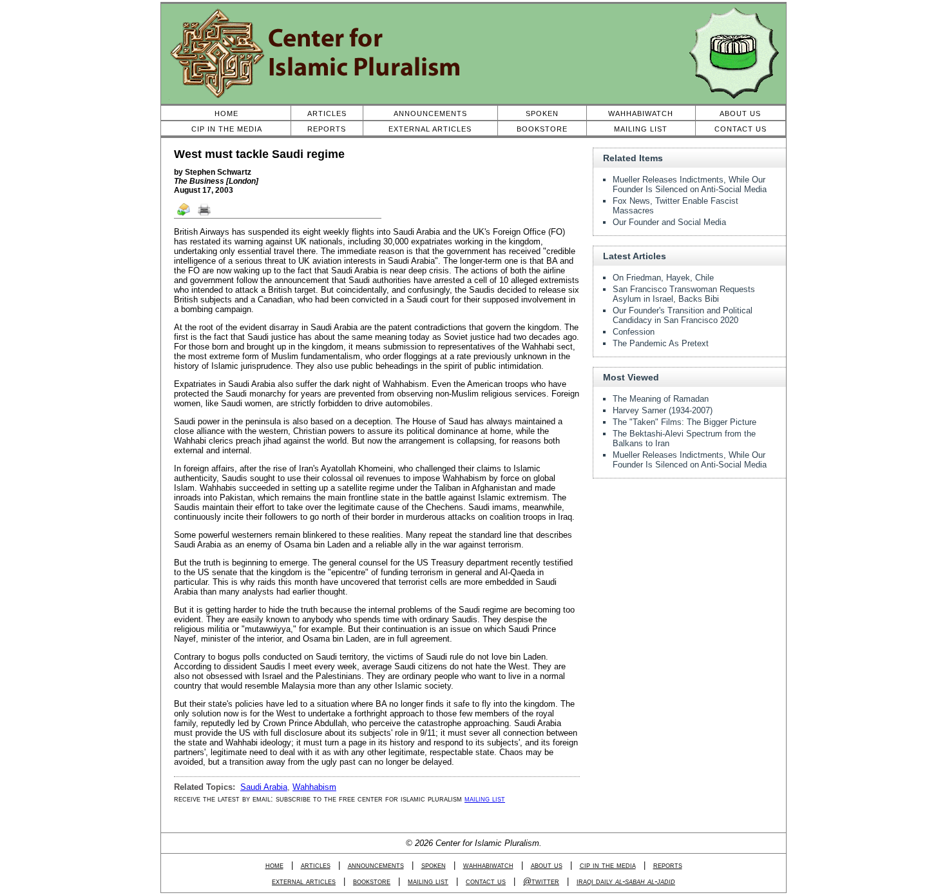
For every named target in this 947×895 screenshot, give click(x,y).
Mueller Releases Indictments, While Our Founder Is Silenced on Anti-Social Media (690, 184)
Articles (327, 113)
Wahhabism (314, 787)
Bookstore (542, 129)
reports (667, 865)
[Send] (184, 214)
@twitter (541, 881)
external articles (304, 881)
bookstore (371, 881)
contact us (486, 881)
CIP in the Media (226, 129)
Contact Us (740, 129)
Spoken (542, 113)
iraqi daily (626, 881)
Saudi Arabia (263, 787)
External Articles (430, 129)
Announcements (430, 113)
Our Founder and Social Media (669, 222)
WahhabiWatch (640, 113)
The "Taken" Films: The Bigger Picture (684, 422)
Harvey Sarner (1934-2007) (663, 410)
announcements (376, 865)
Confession (634, 332)
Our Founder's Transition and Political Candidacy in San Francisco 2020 (682, 315)
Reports (326, 129)
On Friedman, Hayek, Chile (663, 277)
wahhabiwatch (488, 865)
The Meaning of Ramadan (661, 399)
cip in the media (608, 865)
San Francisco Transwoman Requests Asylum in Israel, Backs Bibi (684, 294)
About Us (740, 113)
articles (315, 865)
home (274, 865)
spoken (433, 865)
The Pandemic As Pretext (661, 343)
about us (546, 865)
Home (226, 113)
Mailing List (640, 129)
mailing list (484, 798)
